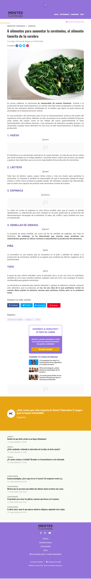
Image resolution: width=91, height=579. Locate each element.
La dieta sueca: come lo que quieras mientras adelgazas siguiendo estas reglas (36, 509)
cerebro (37, 319)
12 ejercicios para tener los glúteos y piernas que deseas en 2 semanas (33, 499)
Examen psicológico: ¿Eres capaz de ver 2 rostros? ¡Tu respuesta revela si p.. (35, 478)
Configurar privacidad (54, 562)
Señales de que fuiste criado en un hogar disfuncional (26, 439)
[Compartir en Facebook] (17, 45)
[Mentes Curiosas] (41, 533)
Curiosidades (75, 14)
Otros (82, 14)
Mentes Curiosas (16, 26)
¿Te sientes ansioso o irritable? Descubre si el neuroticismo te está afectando (35, 459)
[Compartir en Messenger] (24, 45)
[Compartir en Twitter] (20, 45)
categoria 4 (28, 319)
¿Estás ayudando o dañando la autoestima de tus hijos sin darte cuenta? (33, 449)
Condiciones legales (36, 562)
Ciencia (56, 14)
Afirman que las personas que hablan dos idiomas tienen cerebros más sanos (35, 489)
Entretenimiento (64, 14)
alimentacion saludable (15, 319)
